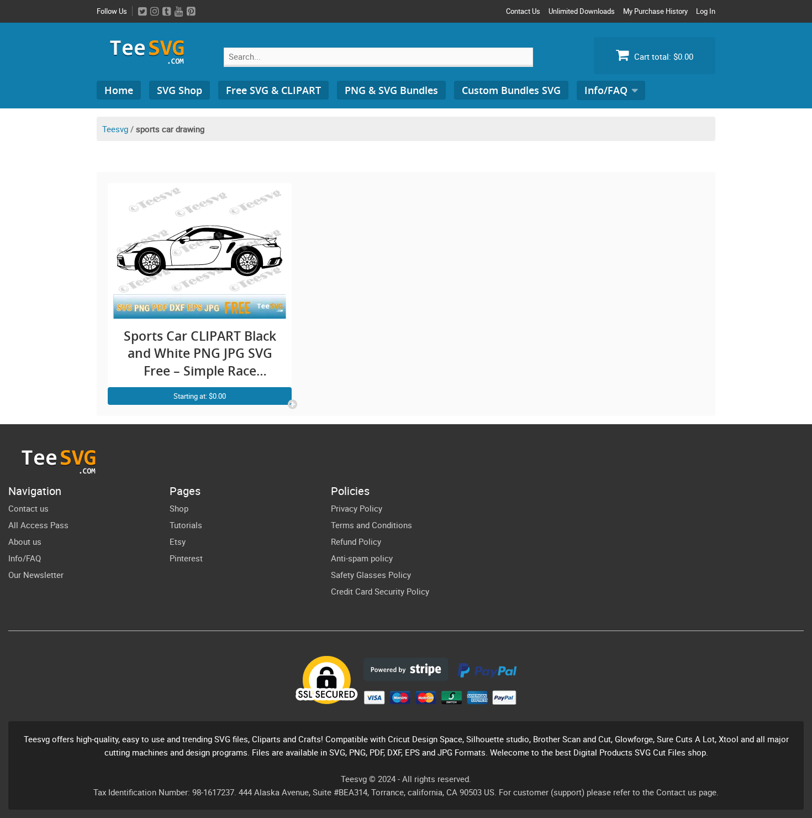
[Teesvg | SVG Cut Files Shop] (152, 59)
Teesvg (115, 128)
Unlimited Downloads (582, 11)
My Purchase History (655, 11)
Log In (705, 11)
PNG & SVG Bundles (391, 90)
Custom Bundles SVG (511, 90)
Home (118, 90)
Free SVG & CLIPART (273, 90)
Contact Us (523, 11)
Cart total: (662, 56)
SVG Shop (179, 90)
